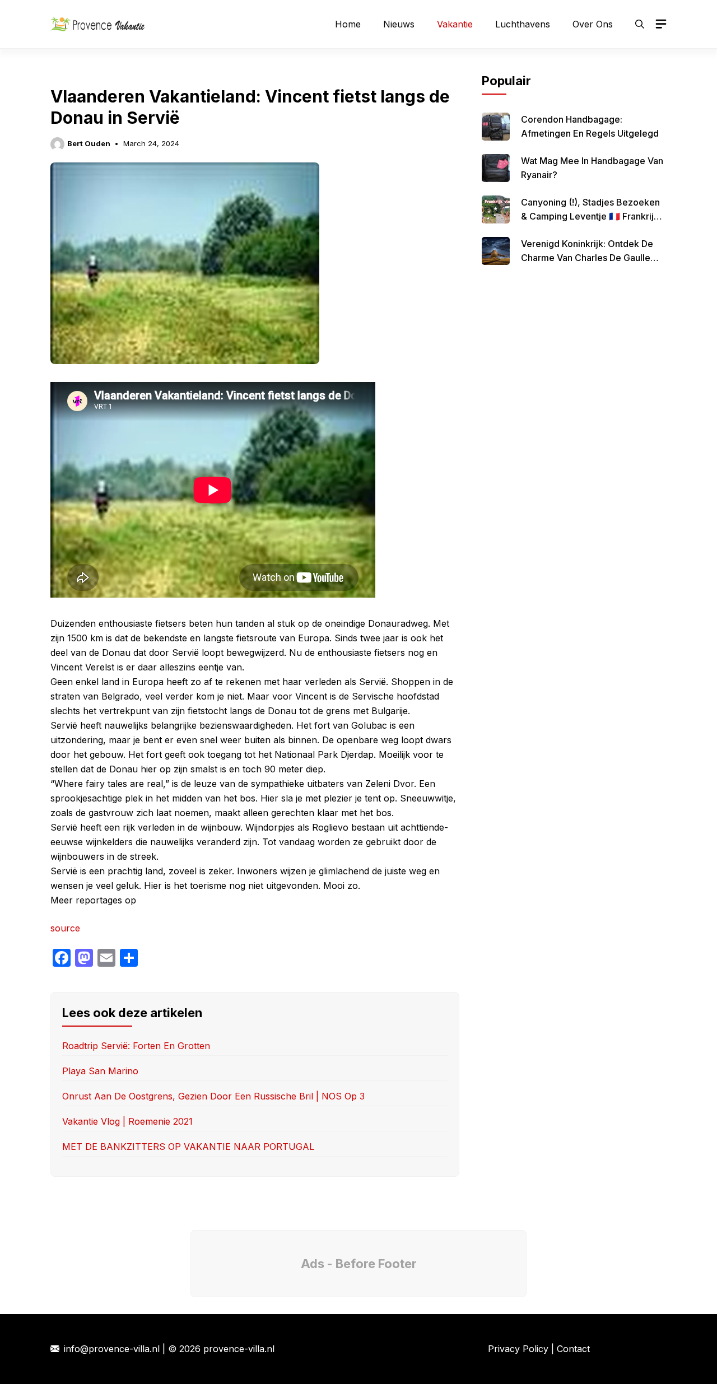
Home (348, 24)
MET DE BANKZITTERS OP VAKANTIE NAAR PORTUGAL (188, 1146)
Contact (573, 1348)
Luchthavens (522, 24)
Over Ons (592, 24)
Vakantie (455, 24)
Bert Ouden (88, 143)
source (65, 928)
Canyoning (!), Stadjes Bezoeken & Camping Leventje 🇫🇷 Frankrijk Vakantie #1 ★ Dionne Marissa (590, 216)
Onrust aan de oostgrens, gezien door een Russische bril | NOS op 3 (213, 1096)
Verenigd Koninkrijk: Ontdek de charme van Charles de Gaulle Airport (587, 257)
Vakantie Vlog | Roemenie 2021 (127, 1121)
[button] (639, 24)
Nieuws (399, 24)
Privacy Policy (518, 1348)
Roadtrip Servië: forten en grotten (136, 1045)
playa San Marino (100, 1071)
